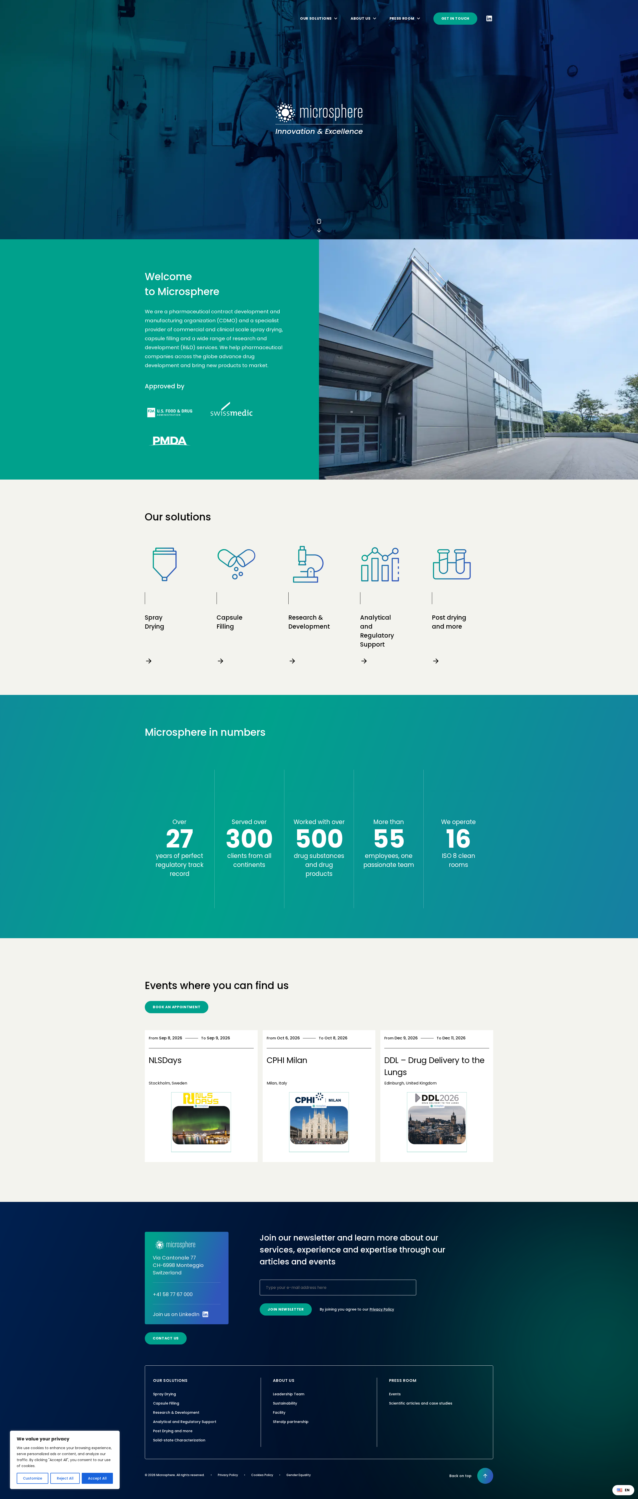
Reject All (65, 1478)
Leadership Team (288, 1394)
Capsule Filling (166, 1403)
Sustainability (285, 1403)
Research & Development (176, 1412)
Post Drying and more (172, 1430)
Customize (32, 1478)
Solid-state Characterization (179, 1440)
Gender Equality (298, 1475)
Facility (279, 1412)
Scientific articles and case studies (420, 1403)
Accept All (97, 1478)
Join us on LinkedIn (176, 1314)
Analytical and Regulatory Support (184, 1421)
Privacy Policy (382, 1309)
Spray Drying (164, 1394)
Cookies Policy (262, 1475)
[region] (65, 1460)
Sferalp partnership (291, 1421)
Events (395, 1394)
